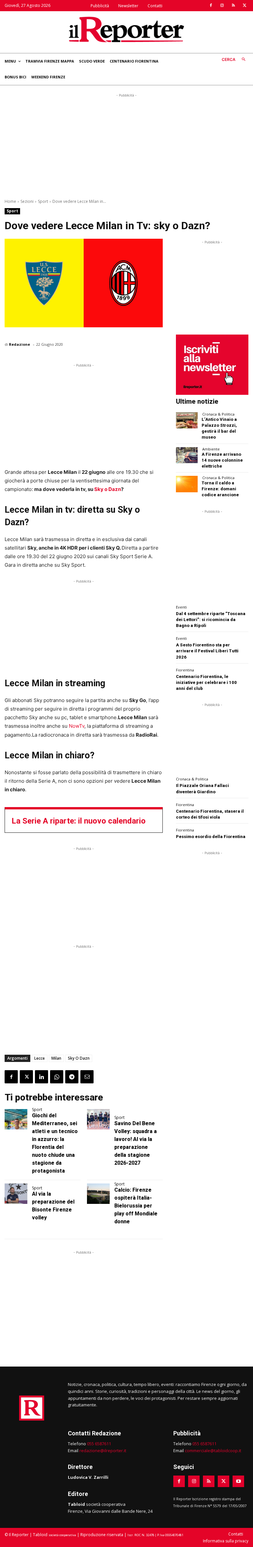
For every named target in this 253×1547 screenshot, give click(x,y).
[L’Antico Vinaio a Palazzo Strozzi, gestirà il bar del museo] (187, 420)
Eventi (181, 607)
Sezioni (27, 201)
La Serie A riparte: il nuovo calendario (79, 821)
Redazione (19, 344)
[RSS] (233, 6)
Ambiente (211, 449)
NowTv (76, 726)
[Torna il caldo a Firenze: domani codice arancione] (187, 484)
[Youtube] (238, 1481)
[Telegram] (71, 1076)
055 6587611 (99, 1444)
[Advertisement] (126, 145)
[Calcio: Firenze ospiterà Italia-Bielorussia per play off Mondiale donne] (98, 1193)
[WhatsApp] (56, 1076)
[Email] (87, 1076)
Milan (56, 1058)
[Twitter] (244, 6)
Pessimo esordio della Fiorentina (210, 836)
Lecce (39, 1058)
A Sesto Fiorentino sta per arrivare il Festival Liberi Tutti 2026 (207, 650)
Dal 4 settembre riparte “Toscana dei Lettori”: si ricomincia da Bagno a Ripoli (210, 619)
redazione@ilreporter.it (102, 1450)
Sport (43, 201)
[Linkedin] (41, 1076)
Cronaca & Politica (218, 414)
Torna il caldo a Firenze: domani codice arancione (220, 488)
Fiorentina (185, 670)
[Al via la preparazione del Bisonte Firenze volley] (16, 1193)
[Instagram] (222, 6)
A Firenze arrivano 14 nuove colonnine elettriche (222, 460)
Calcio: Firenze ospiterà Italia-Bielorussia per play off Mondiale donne (135, 1206)
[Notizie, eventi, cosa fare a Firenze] (126, 29)
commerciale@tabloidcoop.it (213, 1450)
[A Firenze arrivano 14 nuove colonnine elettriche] (187, 455)
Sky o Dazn (107, 489)
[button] (235, 60)
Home (10, 201)
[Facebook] (211, 6)
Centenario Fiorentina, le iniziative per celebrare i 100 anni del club (206, 682)
